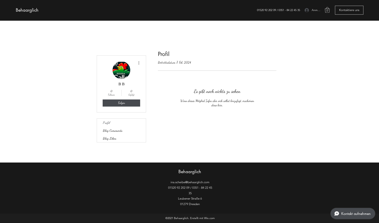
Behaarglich (27, 10)
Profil (106, 122)
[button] (327, 10)
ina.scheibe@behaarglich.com (190, 182)
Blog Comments (112, 130)
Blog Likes (109, 138)
